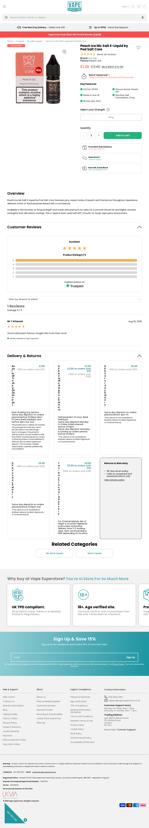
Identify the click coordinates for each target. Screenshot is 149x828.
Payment (7, 736)
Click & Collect (10, 718)
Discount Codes (45, 710)
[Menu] (3, 6)
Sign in (125, 6)
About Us (41, 697)
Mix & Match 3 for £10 (112, 67)
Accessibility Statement (82, 742)
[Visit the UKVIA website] (74, 795)
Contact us (8, 701)
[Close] (25, 819)
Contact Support (126, 729)
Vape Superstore (16, 801)
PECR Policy (76, 734)
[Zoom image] (64, 51)
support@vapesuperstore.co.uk (44, 772)
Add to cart (123, 135)
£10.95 (97, 34)
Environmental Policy (81, 738)
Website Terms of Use (81, 721)
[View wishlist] (139, 6)
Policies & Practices (80, 697)
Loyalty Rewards (11, 731)
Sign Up (130, 657)
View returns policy (114, 480)
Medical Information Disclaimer (80, 711)
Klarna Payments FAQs (14, 740)
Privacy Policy (118, 664)
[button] (74, 227)
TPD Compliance (78, 706)
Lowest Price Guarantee (49, 718)
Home (10, 41)
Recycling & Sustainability (50, 714)
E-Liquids (20, 41)
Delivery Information (13, 706)
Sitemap (41, 723)
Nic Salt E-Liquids (34, 41)
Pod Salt (92, 58)
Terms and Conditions (81, 716)
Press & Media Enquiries (48, 701)
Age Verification (78, 701)
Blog (5, 710)
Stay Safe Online (11, 744)
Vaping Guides (10, 714)
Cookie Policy (77, 729)
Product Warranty (12, 727)
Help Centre (9, 697)
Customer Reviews (46, 706)
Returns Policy (10, 723)
